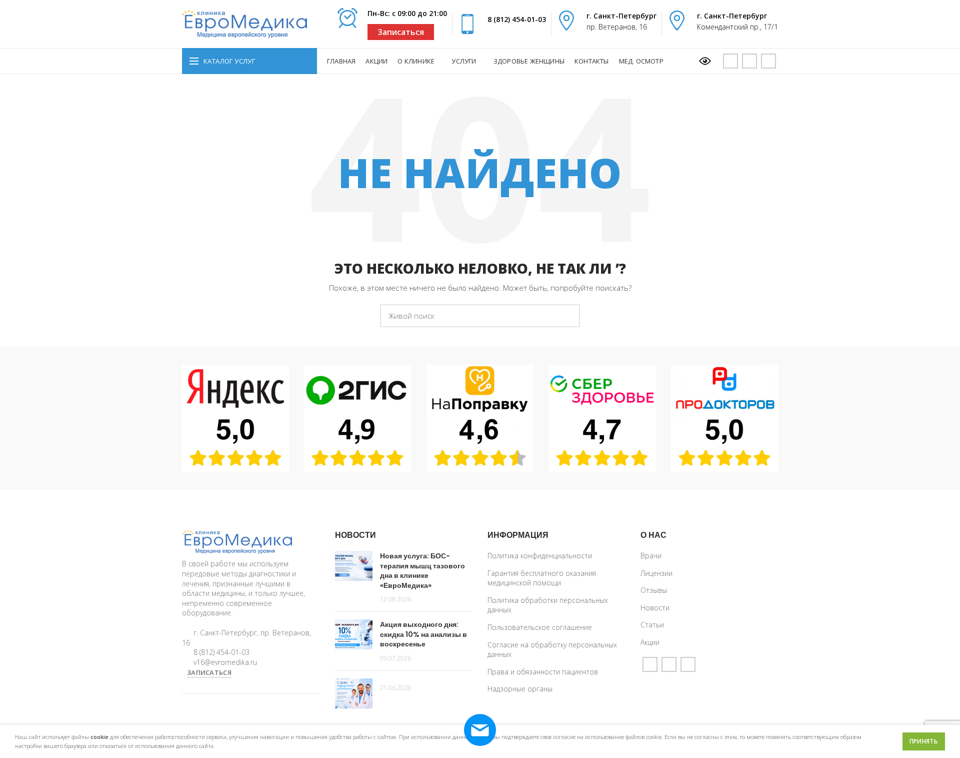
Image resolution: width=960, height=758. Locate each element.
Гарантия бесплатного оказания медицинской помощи (542, 578)
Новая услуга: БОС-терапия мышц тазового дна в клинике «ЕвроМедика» (422, 570)
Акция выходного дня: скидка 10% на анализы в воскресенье (423, 634)
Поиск (566, 315)
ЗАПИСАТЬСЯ (209, 672)
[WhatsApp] (749, 61)
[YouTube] (730, 61)
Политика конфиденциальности (540, 555)
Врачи (651, 555)
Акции (650, 642)
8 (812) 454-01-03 (517, 19)
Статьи (652, 624)
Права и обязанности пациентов (543, 671)
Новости (655, 607)
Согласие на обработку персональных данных (552, 649)
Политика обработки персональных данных (548, 605)
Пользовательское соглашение (540, 627)
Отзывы (653, 590)
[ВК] (768, 61)
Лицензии (656, 573)
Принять (924, 741)
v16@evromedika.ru (225, 662)
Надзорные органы (520, 688)
